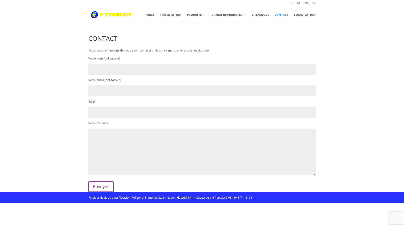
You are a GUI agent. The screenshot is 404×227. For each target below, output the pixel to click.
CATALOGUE (260, 14)
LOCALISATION (305, 14)
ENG (306, 3)
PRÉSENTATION (171, 14)
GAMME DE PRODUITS (226, 14)
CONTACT (281, 14)
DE (314, 3)
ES (292, 3)
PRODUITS (194, 14)
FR (298, 3)
